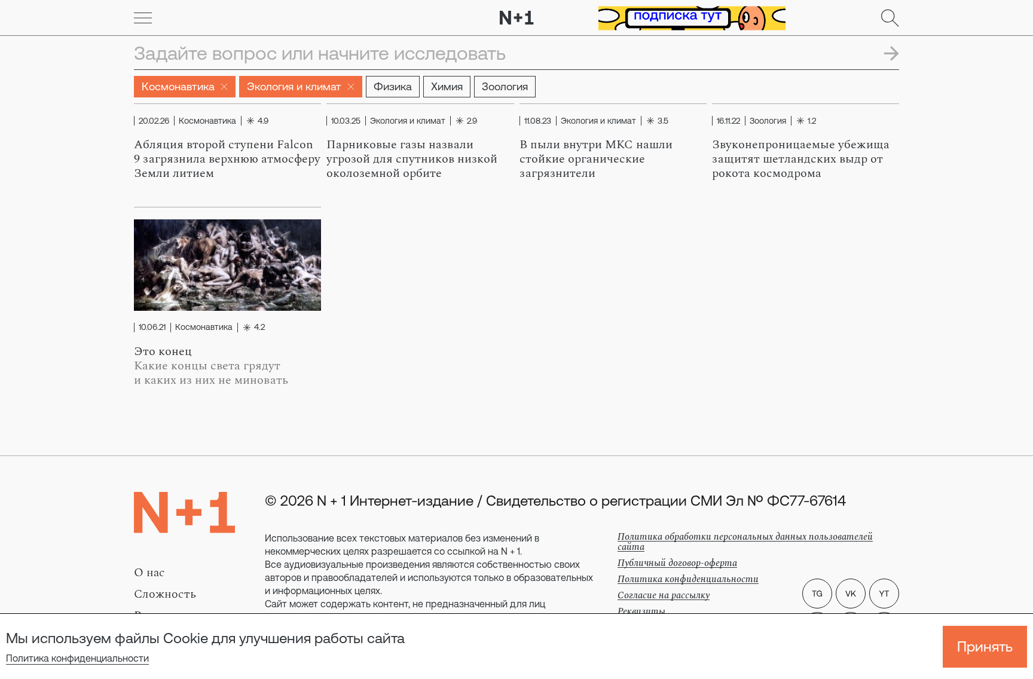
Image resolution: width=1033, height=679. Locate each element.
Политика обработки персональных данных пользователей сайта (745, 542)
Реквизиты (641, 611)
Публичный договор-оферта (677, 563)
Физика (393, 86)
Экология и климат (294, 86)
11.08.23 (537, 121)
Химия (447, 86)
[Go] (143, 18)
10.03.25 (345, 121)
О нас (149, 573)
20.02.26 (154, 121)
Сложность (165, 594)
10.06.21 (152, 327)
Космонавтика (178, 86)
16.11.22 (728, 121)
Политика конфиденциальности (77, 658)
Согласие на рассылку (664, 595)
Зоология (505, 86)
